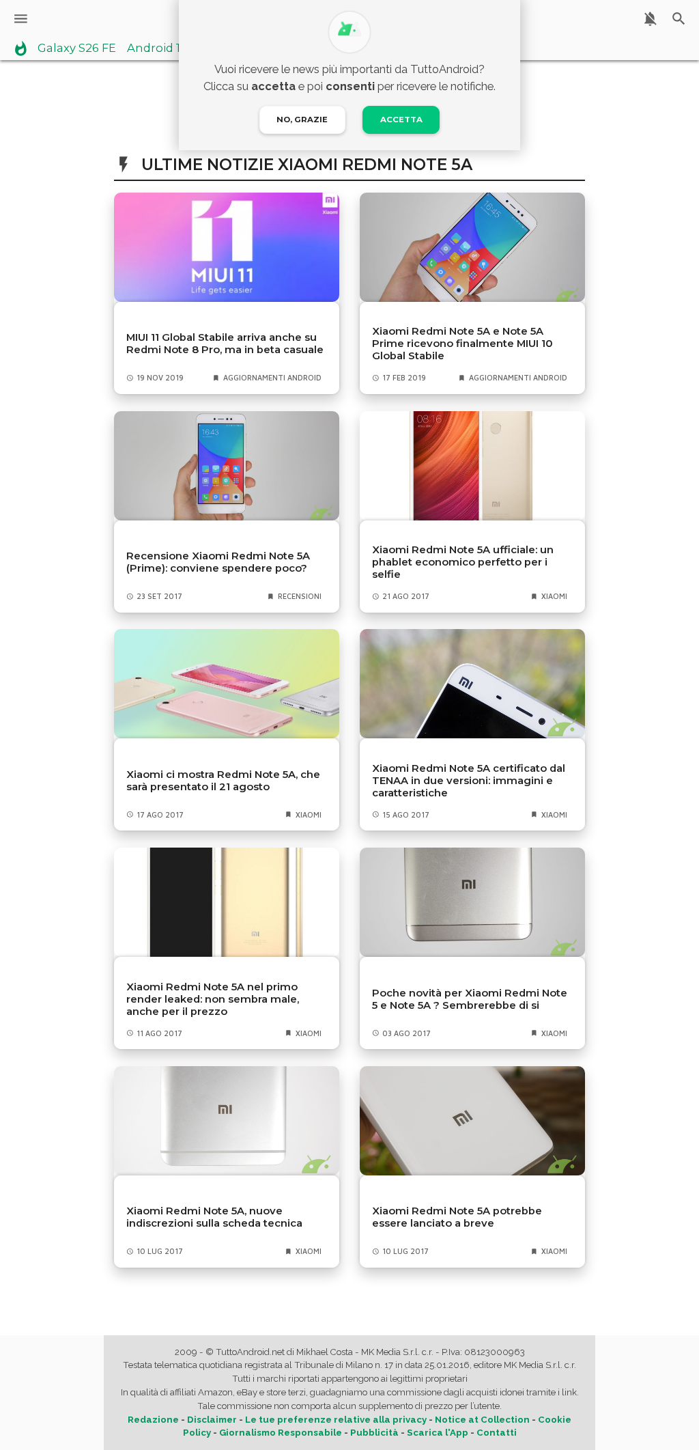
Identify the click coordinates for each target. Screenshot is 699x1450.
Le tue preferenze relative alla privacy (336, 1419)
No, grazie (302, 119)
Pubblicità (374, 1432)
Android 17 (157, 48)
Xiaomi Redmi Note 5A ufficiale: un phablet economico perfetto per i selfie (463, 562)
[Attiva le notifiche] (650, 19)
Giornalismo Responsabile (280, 1432)
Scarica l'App (437, 1432)
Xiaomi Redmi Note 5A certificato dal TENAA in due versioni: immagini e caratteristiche (468, 780)
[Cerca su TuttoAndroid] (678, 18)
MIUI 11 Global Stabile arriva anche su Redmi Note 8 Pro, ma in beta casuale (225, 343)
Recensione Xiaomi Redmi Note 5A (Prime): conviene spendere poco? (218, 562)
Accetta (401, 119)
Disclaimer (212, 1419)
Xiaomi (554, 596)
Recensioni (300, 596)
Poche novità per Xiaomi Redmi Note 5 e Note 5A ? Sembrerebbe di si (469, 999)
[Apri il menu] (20, 18)
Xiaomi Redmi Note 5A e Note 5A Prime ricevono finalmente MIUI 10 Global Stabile (462, 343)
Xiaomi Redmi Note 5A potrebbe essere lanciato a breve (457, 1217)
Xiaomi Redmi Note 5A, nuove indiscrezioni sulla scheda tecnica (214, 1217)
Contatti (496, 1432)
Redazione (153, 1419)
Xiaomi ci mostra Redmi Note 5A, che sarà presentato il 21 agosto (223, 780)
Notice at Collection (482, 1419)
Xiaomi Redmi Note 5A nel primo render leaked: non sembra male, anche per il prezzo (212, 999)
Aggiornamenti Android (272, 378)
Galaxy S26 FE (77, 48)
